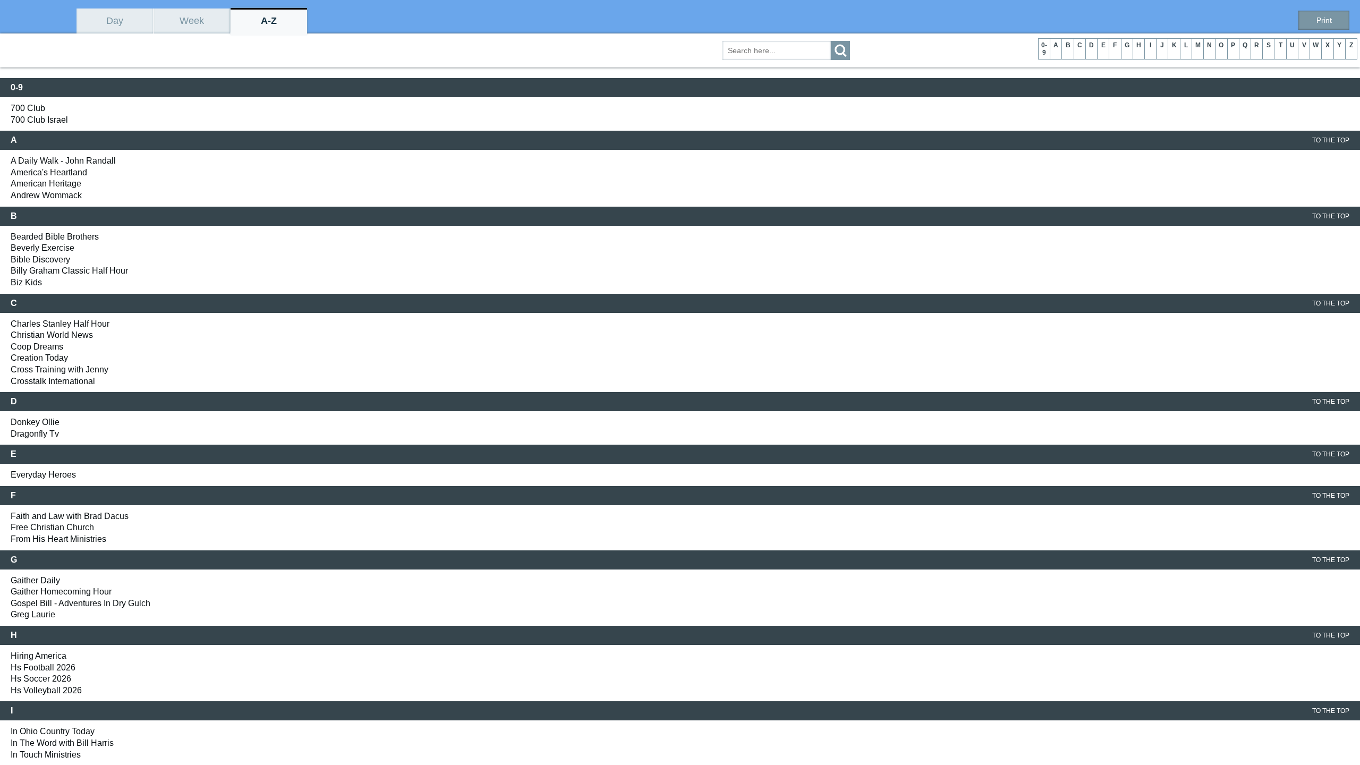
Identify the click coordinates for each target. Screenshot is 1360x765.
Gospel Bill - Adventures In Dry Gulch (80, 603)
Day (114, 20)
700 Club (28, 108)
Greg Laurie (33, 614)
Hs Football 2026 (43, 667)
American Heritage (46, 183)
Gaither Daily (35, 580)
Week (192, 20)
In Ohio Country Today (53, 731)
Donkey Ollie (35, 422)
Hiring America (38, 655)
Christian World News (52, 334)
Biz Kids (26, 282)
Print (1324, 20)
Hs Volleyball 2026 (46, 690)
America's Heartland (49, 172)
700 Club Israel (39, 119)
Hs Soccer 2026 (41, 678)
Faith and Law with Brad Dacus (70, 516)
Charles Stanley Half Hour (60, 323)
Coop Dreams (37, 346)
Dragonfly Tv (35, 433)
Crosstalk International (53, 381)
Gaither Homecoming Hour (61, 591)
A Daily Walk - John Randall (63, 160)
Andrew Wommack (46, 195)
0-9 (1044, 48)
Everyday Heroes (43, 474)
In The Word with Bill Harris (62, 742)
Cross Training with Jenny (59, 369)
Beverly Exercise (42, 247)
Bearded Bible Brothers (55, 236)
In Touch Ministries (46, 754)
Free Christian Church (52, 527)
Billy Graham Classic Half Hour (69, 270)
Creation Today (39, 357)
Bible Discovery (40, 259)
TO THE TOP (1330, 140)
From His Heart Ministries (58, 538)
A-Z (269, 20)
